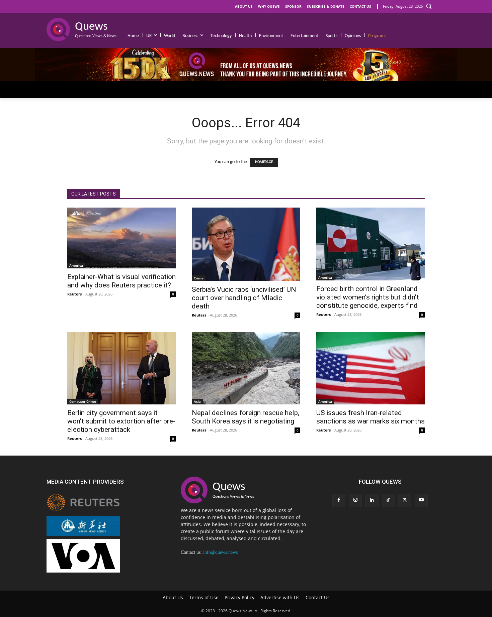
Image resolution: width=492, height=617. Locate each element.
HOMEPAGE (264, 162)
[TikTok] (388, 500)
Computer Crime (82, 401)
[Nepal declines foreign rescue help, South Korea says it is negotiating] (246, 368)
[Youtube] (421, 500)
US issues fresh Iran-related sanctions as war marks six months (370, 417)
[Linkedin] (371, 500)
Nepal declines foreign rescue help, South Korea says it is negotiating (245, 417)
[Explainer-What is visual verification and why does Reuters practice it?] (121, 238)
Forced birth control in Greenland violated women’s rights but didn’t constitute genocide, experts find (367, 297)
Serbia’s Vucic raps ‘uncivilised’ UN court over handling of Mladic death (244, 297)
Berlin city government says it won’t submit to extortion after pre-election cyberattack (121, 421)
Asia (197, 401)
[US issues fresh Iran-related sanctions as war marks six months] (370, 368)
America (76, 265)
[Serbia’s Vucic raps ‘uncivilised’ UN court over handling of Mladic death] (246, 244)
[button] (429, 6)
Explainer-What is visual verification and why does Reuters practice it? (121, 281)
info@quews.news (220, 552)
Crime (198, 278)
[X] (404, 500)
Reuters (74, 293)
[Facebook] (338, 500)
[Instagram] (355, 500)
